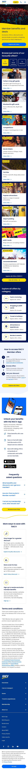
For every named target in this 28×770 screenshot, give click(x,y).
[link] (7, 677)
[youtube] (17, 746)
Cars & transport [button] (7, 688)
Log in (23, 377)
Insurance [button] (5, 683)
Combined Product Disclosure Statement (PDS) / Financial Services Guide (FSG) (11, 661)
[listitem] (14, 79)
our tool (10, 379)
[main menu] (25, 2)
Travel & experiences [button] (8, 699)
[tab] (5, 62)
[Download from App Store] (9, 461)
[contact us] (21, 2)
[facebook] (3, 746)
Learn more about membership (14, 362)
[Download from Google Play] (10, 466)
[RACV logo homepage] (4, 2)
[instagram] (8, 746)
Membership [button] (6, 704)
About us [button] (5, 710)
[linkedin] (13, 746)
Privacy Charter (8, 762)
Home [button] (4, 693)
